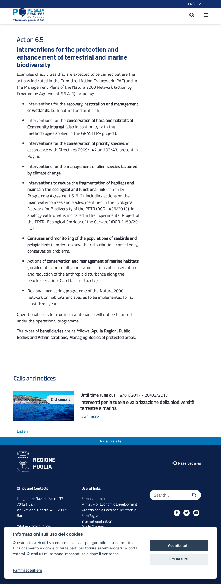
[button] (193, 4)
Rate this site (110, 441)
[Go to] (27, 15)
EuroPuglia (89, 515)
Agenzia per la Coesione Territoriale (108, 510)
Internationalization (96, 521)
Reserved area (189, 463)
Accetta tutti (178, 545)
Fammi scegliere (27, 570)
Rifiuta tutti (178, 559)
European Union (94, 498)
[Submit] (194, 495)
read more (89, 416)
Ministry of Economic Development (109, 504)
